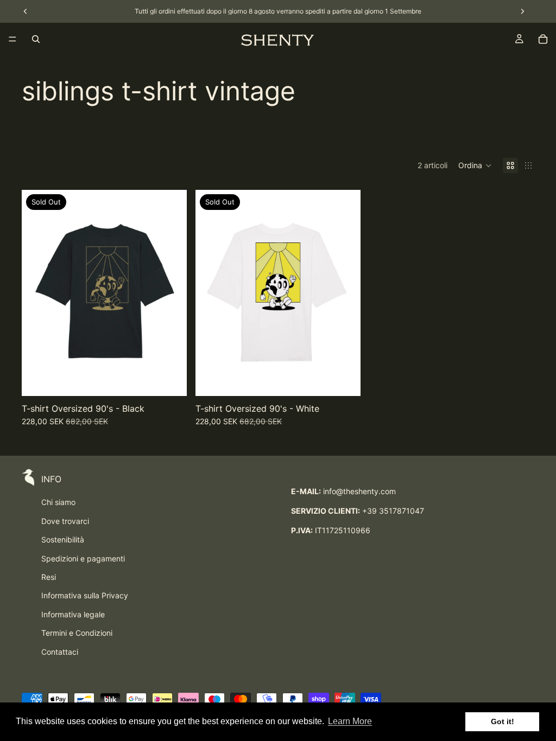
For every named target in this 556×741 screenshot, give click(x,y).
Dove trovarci (65, 521)
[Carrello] (543, 39)
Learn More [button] (350, 721)
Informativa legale (73, 614)
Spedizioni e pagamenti (83, 558)
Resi (48, 577)
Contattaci (59, 651)
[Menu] (12, 39)
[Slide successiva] (170, 293)
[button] (475, 165)
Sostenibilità (62, 539)
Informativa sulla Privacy (84, 595)
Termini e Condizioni (76, 632)
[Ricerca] (36, 39)
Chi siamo (58, 502)
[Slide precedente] (38, 293)
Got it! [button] (502, 721)
